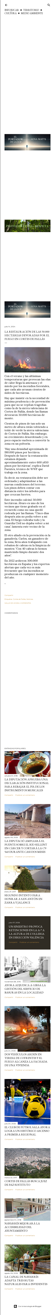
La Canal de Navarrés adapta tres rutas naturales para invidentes (26, 1280)
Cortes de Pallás (19, 599)
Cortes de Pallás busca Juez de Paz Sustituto (26, 1183)
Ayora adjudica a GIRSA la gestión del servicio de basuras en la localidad (25, 988)
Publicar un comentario (25, 795)
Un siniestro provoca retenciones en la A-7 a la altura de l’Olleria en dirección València (27, 932)
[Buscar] (48, 4)
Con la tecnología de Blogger (29, 1306)
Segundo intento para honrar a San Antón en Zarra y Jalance (23, 898)
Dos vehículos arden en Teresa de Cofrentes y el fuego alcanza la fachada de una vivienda (26, 1059)
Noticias (30, 599)
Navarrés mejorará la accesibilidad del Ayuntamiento (22, 1227)
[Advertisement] (27, 43)
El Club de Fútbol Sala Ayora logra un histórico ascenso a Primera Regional (27, 1130)
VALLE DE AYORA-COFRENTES (18, 603)
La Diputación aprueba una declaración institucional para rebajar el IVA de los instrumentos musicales (27, 785)
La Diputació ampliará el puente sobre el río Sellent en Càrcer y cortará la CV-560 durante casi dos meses (26, 846)
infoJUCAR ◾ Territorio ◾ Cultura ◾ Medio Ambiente (24, 11)
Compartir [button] (9, 595)
